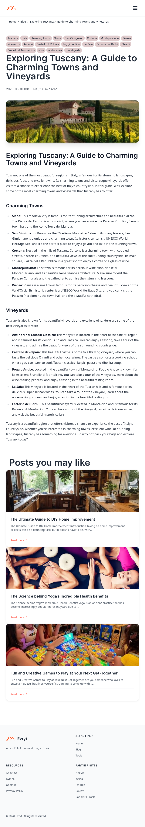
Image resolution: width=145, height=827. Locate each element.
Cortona (92, 38)
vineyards (14, 44)
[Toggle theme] (126, 8)
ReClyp (80, 790)
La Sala (88, 44)
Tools (79, 755)
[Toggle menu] (135, 8)
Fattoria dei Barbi (107, 44)
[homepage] (12, 8)
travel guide (73, 50)
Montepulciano (110, 38)
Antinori (28, 44)
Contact (11, 784)
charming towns (40, 38)
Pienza (127, 38)
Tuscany (13, 38)
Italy (24, 38)
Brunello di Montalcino (21, 50)
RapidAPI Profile (85, 796)
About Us (11, 772)
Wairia (79, 778)
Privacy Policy (14, 790)
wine (41, 50)
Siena (57, 38)
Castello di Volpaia (47, 44)
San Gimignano (74, 38)
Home (12, 21)
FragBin (80, 784)
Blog (23, 21)
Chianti (125, 44)
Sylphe (10, 778)
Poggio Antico (71, 44)
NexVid (80, 772)
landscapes (55, 50)
